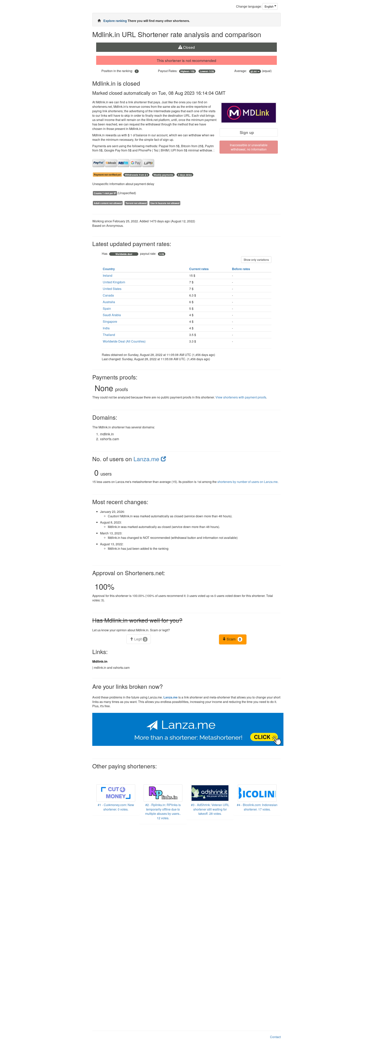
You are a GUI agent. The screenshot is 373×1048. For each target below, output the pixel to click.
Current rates (199, 269)
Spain (107, 308)
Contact (275, 1037)
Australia (109, 302)
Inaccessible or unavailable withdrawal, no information (249, 147)
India (106, 328)
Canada (108, 295)
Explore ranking (115, 20)
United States (112, 288)
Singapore (110, 321)
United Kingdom (114, 282)
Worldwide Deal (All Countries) (124, 341)
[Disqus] (186, 876)
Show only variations (256, 260)
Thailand (109, 334)
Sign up (247, 132)
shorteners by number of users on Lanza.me (247, 481)
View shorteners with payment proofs (240, 397)
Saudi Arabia (112, 315)
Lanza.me (147, 459)
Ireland (107, 275)
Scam (233, 639)
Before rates (241, 269)
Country (109, 269)
